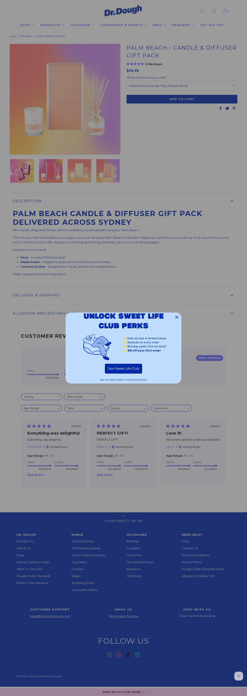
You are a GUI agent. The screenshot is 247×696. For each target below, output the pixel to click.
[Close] (176, 317)
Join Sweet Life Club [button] (123, 368)
